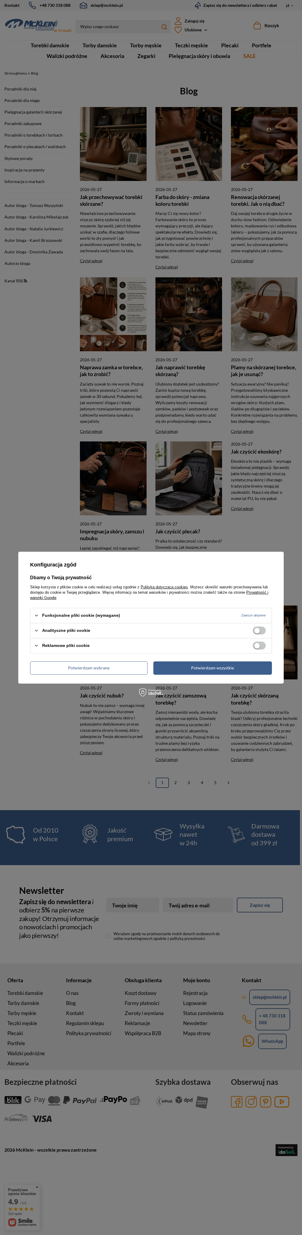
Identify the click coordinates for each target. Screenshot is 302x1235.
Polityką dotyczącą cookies (164, 587)
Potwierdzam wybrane (88, 667)
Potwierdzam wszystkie (212, 667)
